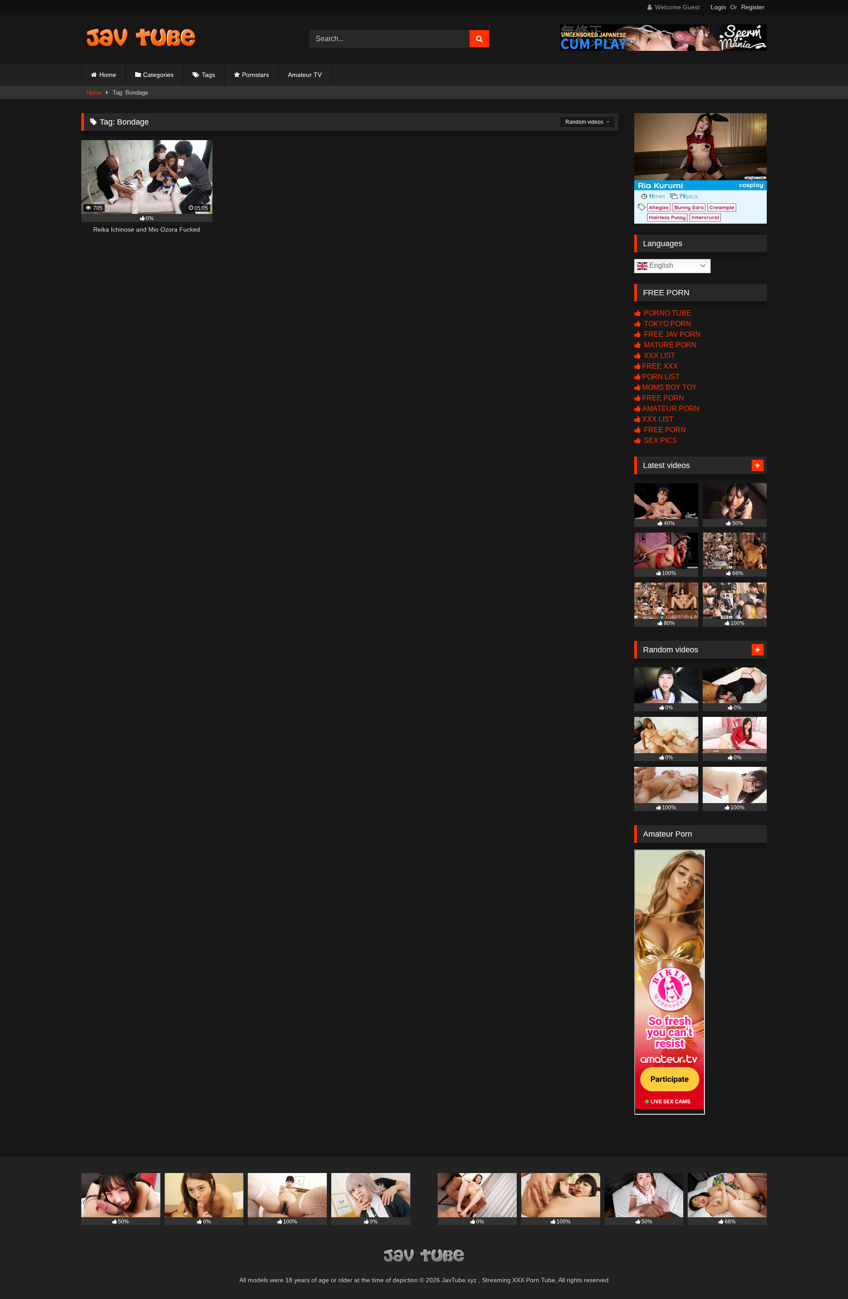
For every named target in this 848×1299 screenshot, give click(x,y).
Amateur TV (305, 74)
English (660, 265)
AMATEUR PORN (671, 408)
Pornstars (255, 74)
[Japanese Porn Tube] (141, 38)
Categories (158, 74)
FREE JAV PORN (671, 334)
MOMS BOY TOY (669, 387)
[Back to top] (820, 1272)
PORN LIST (661, 377)
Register (753, 7)
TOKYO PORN (666, 324)
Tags (208, 74)
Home (107, 74)
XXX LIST (658, 355)
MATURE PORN (669, 345)
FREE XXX (660, 366)
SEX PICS (659, 440)
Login (718, 7)
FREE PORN (663, 398)
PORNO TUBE (666, 313)
